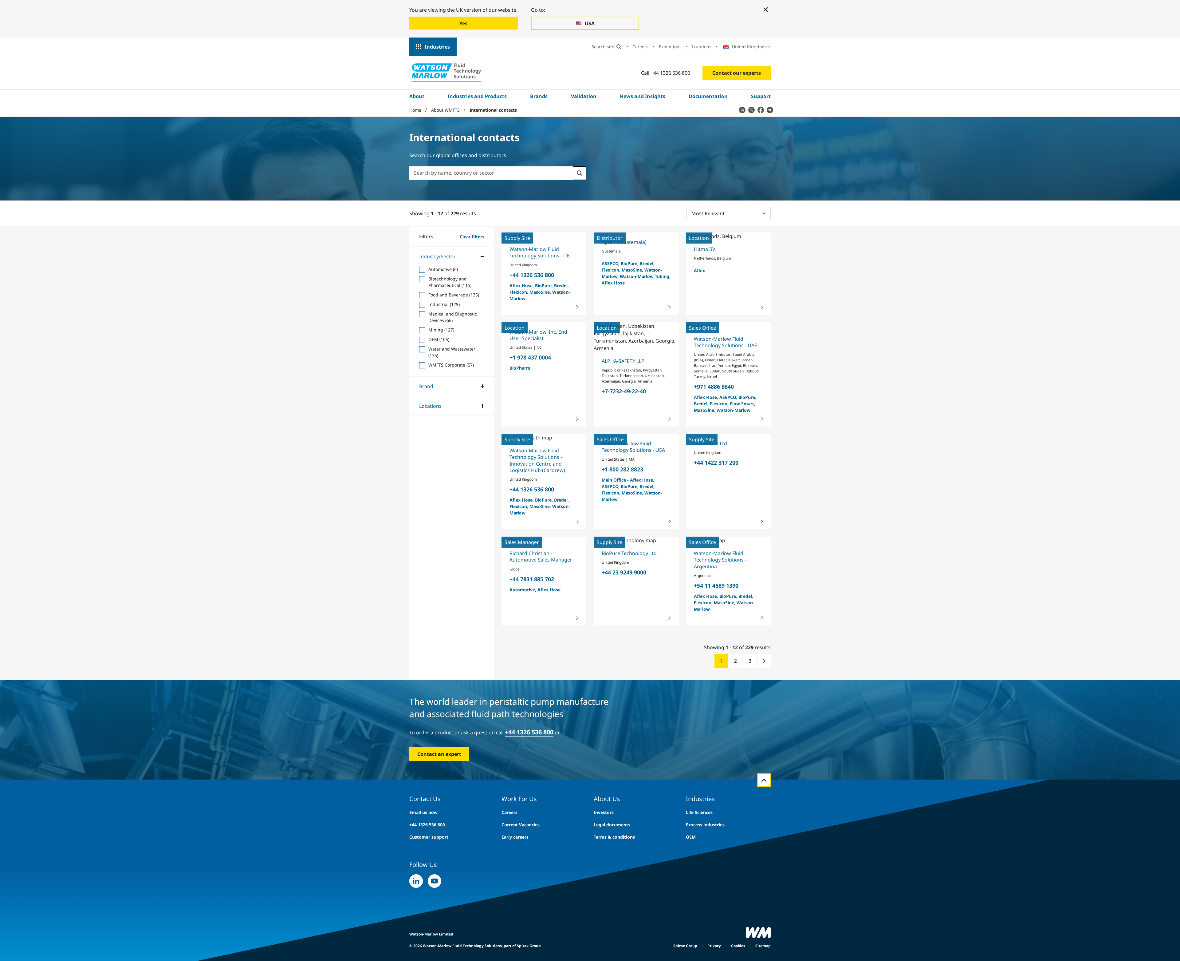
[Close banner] (766, 9)
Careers (640, 47)
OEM (691, 837)
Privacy (714, 945)
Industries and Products (477, 96)
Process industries (705, 825)
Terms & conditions (614, 837)
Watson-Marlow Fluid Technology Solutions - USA (633, 446)
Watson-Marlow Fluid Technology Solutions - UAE (725, 342)
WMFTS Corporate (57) (451, 365)
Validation (583, 96)
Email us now (423, 812)
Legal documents (612, 825)
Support (761, 96)
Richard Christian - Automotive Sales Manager (540, 556)
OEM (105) (438, 339)
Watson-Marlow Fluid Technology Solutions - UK (539, 252)
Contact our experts (736, 72)
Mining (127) (441, 330)
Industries (437, 46)
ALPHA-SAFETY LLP (623, 361)
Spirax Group (685, 945)
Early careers (515, 837)
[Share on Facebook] (760, 110)
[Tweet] (751, 110)
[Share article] (742, 110)
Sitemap (763, 945)
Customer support (428, 837)
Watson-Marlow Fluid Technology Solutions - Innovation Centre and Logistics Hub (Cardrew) (537, 460)
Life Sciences (699, 812)
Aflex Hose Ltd (710, 443)
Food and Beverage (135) (453, 295)
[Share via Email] (769, 110)
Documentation (708, 96)
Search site (603, 47)
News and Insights (642, 96)
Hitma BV (704, 249)
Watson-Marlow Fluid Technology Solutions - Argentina (720, 560)
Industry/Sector (437, 256)
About (416, 96)
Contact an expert (439, 754)
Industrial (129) (444, 304)
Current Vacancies (521, 825)
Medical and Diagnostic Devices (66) (452, 317)
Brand (426, 386)
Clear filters (472, 237)
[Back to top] (764, 780)
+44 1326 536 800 (427, 825)
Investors (604, 812)
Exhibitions (670, 47)
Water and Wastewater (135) (451, 352)
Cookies (738, 945)
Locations (701, 47)
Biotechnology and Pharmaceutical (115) (449, 282)
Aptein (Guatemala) (624, 242)
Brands (539, 96)
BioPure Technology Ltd (629, 553)
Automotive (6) (443, 269)
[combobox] (491, 172)
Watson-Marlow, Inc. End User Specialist (538, 335)
